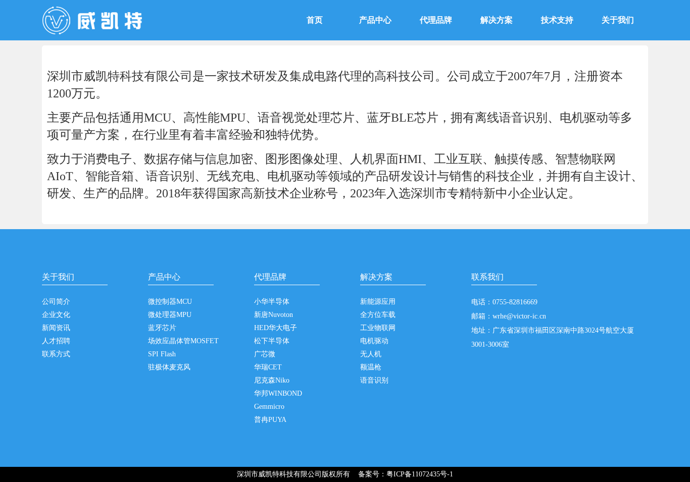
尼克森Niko (271, 380)
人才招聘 (56, 341)
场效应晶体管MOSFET (183, 341)
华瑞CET (268, 367)
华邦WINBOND (278, 393)
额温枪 (370, 367)
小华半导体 (271, 301)
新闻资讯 (56, 328)
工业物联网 (378, 328)
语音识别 (374, 380)
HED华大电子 (275, 328)
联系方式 (56, 354)
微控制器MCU (170, 301)
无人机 (370, 354)
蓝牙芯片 (162, 328)
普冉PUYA (270, 419)
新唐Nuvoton (273, 314)
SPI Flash (162, 354)
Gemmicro (269, 406)
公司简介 (56, 301)
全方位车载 (378, 314)
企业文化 (56, 314)
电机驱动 (374, 341)
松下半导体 (271, 341)
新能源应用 (378, 301)
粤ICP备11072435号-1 (419, 474)
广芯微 (264, 354)
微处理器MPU (169, 314)
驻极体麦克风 (169, 367)
